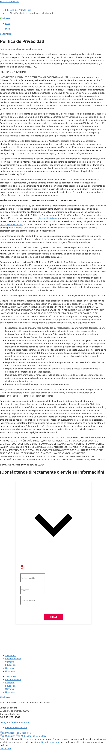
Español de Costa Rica (19, 732)
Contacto (9, 661)
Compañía (10, 671)
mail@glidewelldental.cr (11, 224)
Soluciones (10, 655)
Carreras (9, 668)
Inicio (7, 23)
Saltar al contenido (9, 1)
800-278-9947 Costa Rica (18, 10)
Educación (10, 665)
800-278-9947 (7, 479)
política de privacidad (49, 742)
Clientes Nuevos (13, 658)
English (12, 736)
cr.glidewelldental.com (46, 218)
